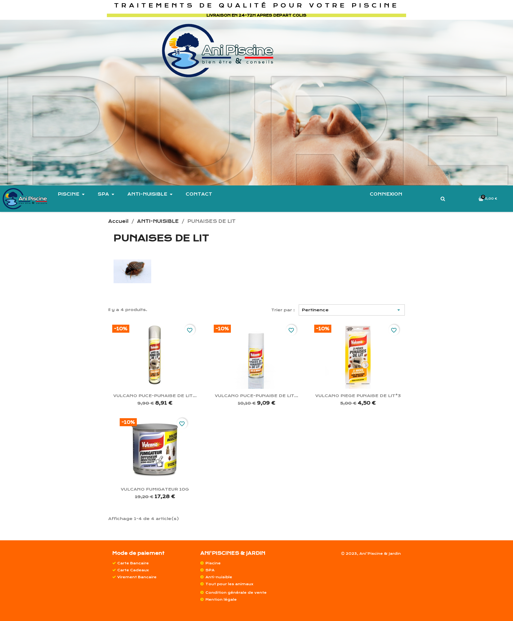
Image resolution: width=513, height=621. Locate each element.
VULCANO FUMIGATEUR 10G (155, 489)
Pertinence (352, 310)
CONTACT (199, 194)
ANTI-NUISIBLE (147, 194)
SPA (103, 194)
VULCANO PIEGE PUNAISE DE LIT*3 (358, 395)
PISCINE (68, 194)
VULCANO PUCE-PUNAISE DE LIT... (155, 395)
